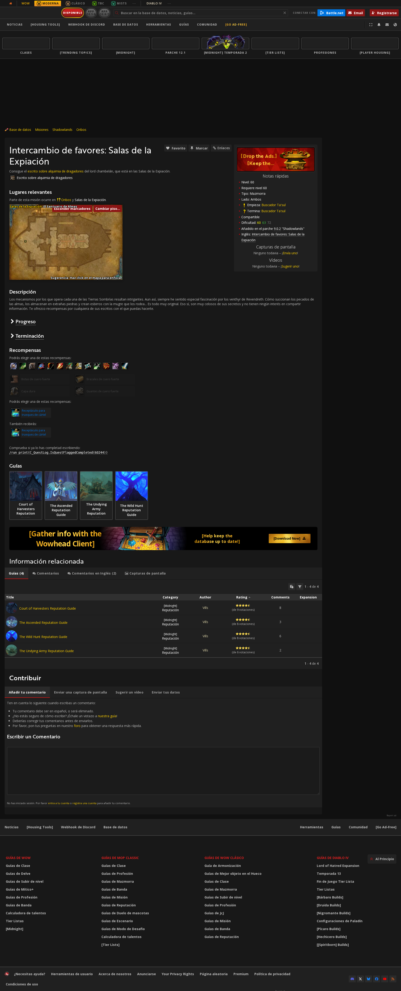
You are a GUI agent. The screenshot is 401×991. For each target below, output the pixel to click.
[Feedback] (387, 24)
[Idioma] (395, 24)
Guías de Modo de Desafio (123, 929)
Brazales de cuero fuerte (103, 379)
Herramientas (311, 827)
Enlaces (223, 148)
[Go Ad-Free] (236, 24)
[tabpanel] (163, 624)
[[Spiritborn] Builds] (333, 944)
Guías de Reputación (118, 905)
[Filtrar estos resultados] (299, 586)
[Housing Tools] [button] (45, 24)
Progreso (26, 321)
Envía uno (290, 253)
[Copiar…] (291, 586)
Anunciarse (146, 974)
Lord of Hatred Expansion (338, 865)
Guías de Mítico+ (20, 889)
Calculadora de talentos (26, 913)
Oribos (81, 129)
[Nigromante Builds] (333, 913)
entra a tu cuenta (58, 803)
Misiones (42, 129)
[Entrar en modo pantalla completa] (370, 24)
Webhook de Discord (86, 24)
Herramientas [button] (158, 24)
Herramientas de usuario (72, 974)
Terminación (30, 335)
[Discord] (352, 978)
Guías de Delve (18, 873)
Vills (205, 607)
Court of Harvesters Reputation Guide (47, 608)
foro (77, 725)
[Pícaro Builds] (328, 929)
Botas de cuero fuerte (35, 379)
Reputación (170, 608)
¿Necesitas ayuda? (29, 974)
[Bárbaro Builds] (330, 897)
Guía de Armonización (222, 865)
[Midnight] (14, 929)
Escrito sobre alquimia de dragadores (45, 177)
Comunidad (207, 24)
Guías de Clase (18, 865)
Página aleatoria (214, 974)
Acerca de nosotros (115, 974)
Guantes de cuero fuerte (103, 391)
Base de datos (125, 24)
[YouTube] (384, 978)
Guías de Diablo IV (333, 858)
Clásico (78, 3)
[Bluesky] (368, 978)
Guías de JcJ (214, 913)
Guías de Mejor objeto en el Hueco (233, 873)
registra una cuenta (84, 803)
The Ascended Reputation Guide (43, 622)
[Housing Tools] (40, 827)
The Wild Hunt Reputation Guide (43, 636)
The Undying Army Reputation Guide (46, 651)
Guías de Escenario (117, 921)
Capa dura (28, 391)
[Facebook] (376, 978)
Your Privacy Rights (178, 974)
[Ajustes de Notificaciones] (378, 24)
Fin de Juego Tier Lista (335, 881)
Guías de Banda (19, 905)
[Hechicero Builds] (332, 937)
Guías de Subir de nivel (24, 881)
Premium (241, 974)
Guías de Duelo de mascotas (125, 913)
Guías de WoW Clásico (224, 858)
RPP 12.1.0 (91, 13)
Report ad (391, 815)
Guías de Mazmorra (117, 881)
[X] (360, 978)
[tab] (16, 573)
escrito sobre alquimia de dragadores (56, 171)
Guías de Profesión (21, 897)
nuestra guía (107, 716)
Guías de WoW (18, 858)
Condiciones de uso (22, 984)
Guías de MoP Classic (120, 858)
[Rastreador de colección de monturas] (163, 538)
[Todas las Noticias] (10, 3)
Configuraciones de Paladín (339, 921)
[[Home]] (31, 13)
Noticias (15, 24)
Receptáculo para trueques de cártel (34, 413)
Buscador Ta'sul (274, 205)
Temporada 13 (329, 873)
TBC (101, 3)
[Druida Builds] (329, 905)
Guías (184, 24)
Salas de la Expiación (90, 200)
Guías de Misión (114, 897)
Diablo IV (158, 3)
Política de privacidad (272, 974)
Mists (122, 3)
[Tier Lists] (110, 944)
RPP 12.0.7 (104, 13)
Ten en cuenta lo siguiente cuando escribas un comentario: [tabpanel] (74, 753)
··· (134, 3)
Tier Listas (15, 921)
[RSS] (392, 978)
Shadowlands (62, 129)
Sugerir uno (290, 266)
